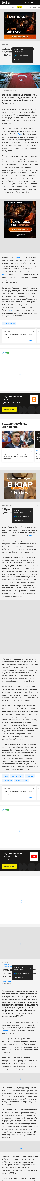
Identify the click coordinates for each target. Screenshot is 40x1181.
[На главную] (6, 2)
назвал (5, 274)
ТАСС (20, 134)
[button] (37, 2)
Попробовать (18, 60)
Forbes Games (13, 7)
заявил (10, 310)
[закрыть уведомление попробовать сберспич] (30, 50)
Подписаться (9, 409)
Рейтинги (27, 7)
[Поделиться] (34, 44)
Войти (27, 3)
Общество (6, 451)
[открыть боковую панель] (32, 2)
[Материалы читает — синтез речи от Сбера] (30, 44)
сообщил (20, 257)
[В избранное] (37, 44)
